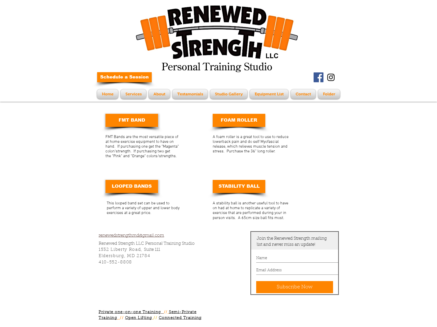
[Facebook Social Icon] (318, 77)
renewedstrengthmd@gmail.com (131, 236)
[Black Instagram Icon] (331, 77)
